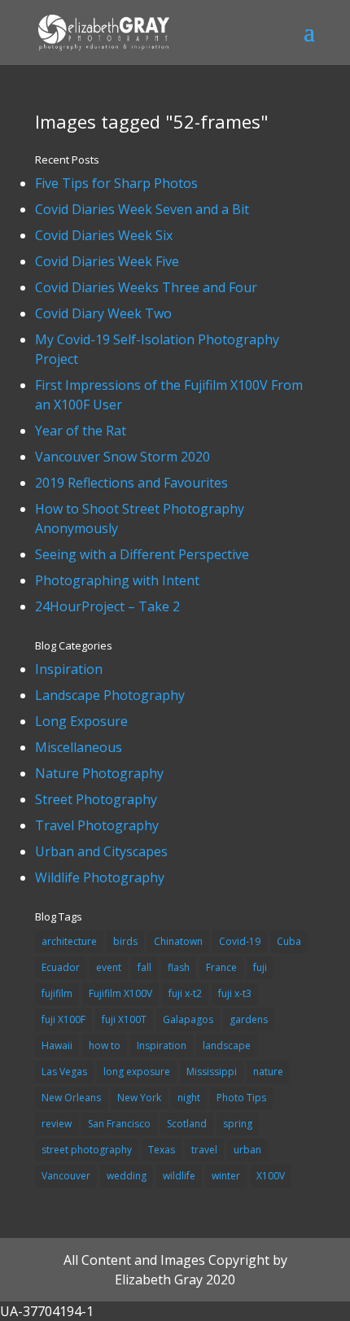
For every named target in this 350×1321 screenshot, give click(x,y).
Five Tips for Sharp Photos (116, 183)
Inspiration (69, 669)
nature (268, 1071)
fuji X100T (124, 1019)
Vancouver (66, 1176)
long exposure (136, 1071)
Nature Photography (99, 773)
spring (237, 1124)
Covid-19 (239, 941)
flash (179, 967)
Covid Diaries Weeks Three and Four (146, 287)
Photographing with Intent (117, 580)
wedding (127, 1176)
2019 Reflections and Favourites (131, 483)
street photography (87, 1150)
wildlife (179, 1176)
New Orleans (71, 1097)
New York (139, 1097)
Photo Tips (241, 1097)
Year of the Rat (80, 431)
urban (247, 1150)
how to (104, 1045)
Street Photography (96, 799)
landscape (227, 1045)
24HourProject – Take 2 (107, 606)
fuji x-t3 (235, 993)
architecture (69, 941)
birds (125, 941)
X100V (270, 1176)
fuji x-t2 (185, 993)
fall (144, 967)
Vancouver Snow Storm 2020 (122, 457)
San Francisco (119, 1124)
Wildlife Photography (99, 877)
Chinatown (178, 941)
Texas (161, 1150)
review (57, 1124)
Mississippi (211, 1071)
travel (204, 1150)
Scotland (187, 1124)
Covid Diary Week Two (103, 313)
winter (226, 1176)
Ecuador (61, 967)
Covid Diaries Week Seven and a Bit (142, 209)
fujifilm (57, 993)
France (221, 967)
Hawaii (57, 1045)
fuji (260, 967)
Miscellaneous (78, 747)
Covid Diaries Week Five (107, 261)
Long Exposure (81, 721)
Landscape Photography (110, 695)
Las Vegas (64, 1071)
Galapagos (188, 1019)
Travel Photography (97, 825)
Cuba (289, 941)
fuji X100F (63, 1019)
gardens (249, 1019)
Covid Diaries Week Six (104, 235)
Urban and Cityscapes (101, 851)
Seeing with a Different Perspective (142, 554)
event (108, 967)
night (188, 1097)
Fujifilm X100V (120, 993)
